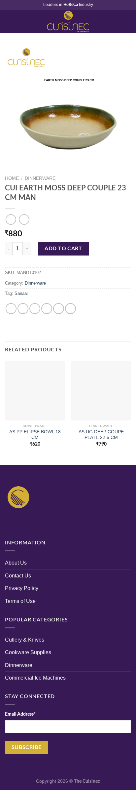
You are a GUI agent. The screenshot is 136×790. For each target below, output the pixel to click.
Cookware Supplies (28, 652)
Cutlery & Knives (24, 640)
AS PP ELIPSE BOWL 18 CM (35, 434)
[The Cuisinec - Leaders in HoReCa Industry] (68, 21)
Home (12, 178)
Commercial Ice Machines (35, 678)
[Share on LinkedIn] (70, 308)
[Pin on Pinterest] (58, 308)
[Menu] (9, 21)
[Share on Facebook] (22, 308)
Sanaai (21, 293)
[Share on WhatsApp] (11, 308)
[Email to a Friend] (46, 308)
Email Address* (20, 714)
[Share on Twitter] (34, 308)
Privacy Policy (21, 588)
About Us (16, 563)
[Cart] (127, 21)
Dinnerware (40, 178)
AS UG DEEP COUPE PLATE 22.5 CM (101, 434)
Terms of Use (20, 601)
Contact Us (18, 575)
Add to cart (63, 248)
